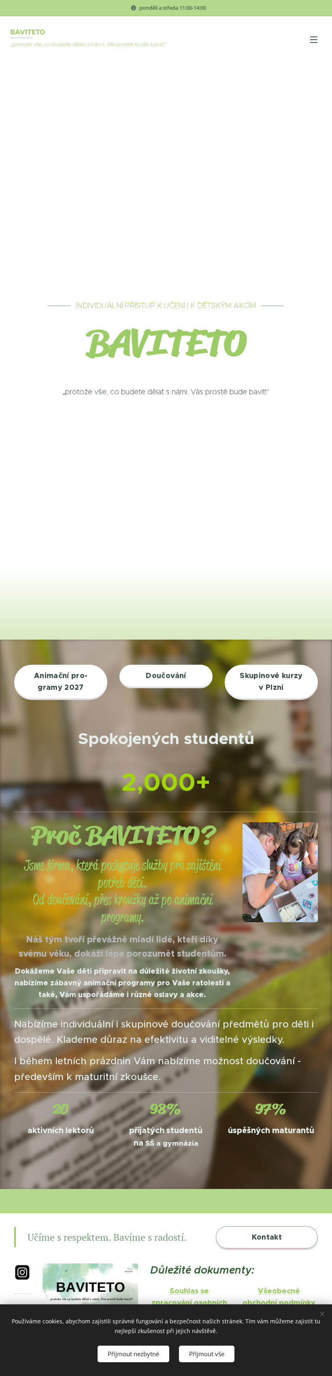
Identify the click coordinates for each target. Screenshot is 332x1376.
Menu (314, 39)
